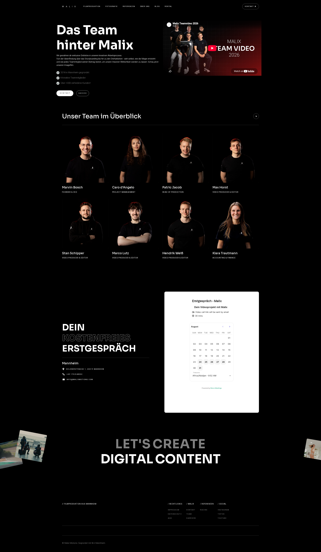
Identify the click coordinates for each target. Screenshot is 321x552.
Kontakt (65, 93)
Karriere (82, 93)
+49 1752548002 (75, 374)
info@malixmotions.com (80, 379)
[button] (92, 6)
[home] (69, 6)
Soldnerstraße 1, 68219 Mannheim (85, 369)
